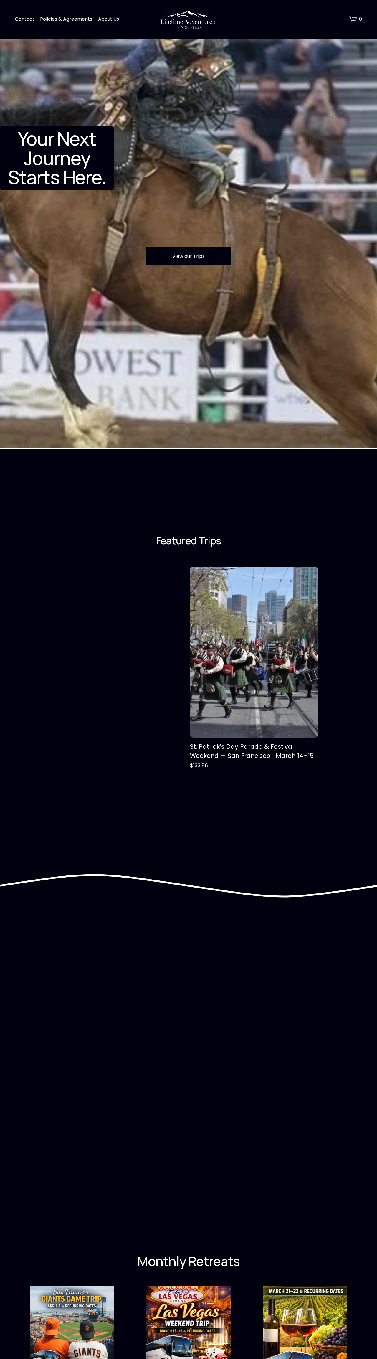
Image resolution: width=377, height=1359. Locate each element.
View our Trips (188, 256)
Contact (24, 19)
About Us (108, 19)
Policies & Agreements (66, 19)
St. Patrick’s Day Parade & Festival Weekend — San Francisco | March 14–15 (252, 751)
